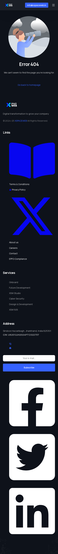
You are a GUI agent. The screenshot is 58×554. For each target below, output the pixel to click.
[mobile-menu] (53, 5)
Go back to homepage (29, 84)
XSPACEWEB (21, 120)
